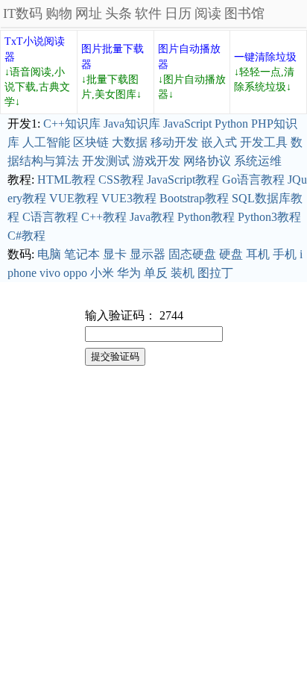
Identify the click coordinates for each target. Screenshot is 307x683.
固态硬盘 (192, 254)
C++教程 (104, 216)
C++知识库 (72, 123)
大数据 (130, 142)
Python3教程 (269, 216)
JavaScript (187, 123)
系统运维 (258, 161)
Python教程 (206, 216)
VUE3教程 (128, 198)
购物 (58, 13)
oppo (75, 272)
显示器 (147, 254)
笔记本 (82, 254)
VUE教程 (73, 198)
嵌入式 (219, 142)
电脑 (49, 254)
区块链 (91, 142)
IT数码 (22, 13)
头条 (118, 13)
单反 (156, 272)
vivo (49, 272)
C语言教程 (50, 216)
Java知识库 (132, 123)
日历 (178, 13)
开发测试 (106, 161)
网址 (88, 13)
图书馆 (244, 13)
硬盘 (231, 254)
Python (231, 123)
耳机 (258, 254)
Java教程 (152, 216)
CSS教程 (121, 179)
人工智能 (46, 142)
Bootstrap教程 (194, 198)
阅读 (207, 13)
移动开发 (174, 142)
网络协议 (207, 161)
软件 (148, 13)
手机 (285, 254)
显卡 (115, 254)
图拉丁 (215, 272)
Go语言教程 (253, 179)
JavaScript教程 (183, 179)
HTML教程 (66, 179)
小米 (102, 272)
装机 (182, 272)
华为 (129, 272)
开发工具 (264, 142)
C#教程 (26, 235)
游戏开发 (156, 161)
